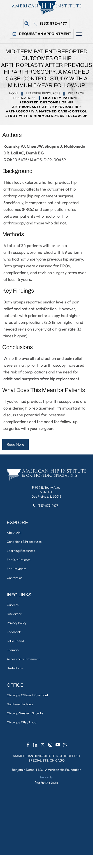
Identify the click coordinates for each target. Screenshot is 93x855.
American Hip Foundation (63, 770)
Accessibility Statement (23, 659)
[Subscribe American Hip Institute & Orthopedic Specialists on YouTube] (57, 746)
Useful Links (15, 668)
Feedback (14, 632)
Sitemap (13, 650)
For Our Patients (18, 560)
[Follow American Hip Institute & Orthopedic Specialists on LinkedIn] (35, 746)
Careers (13, 605)
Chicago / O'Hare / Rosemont (27, 695)
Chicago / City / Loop (21, 722)
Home (13, 93)
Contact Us (14, 578)
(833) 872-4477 (53, 23)
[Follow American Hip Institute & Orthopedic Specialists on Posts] (65, 746)
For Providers (16, 569)
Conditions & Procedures (24, 542)
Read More (15, 444)
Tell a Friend (15, 641)
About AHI (14, 533)
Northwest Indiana (20, 704)
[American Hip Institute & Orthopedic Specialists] (46, 8)
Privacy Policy (16, 623)
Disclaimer (14, 614)
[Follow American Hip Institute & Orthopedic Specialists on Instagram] (50, 746)
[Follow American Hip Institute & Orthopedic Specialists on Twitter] (43, 746)
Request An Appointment (45, 34)
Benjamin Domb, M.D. (27, 770)
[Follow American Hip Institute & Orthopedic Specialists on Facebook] (28, 746)
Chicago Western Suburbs (25, 713)
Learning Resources (43, 93)
